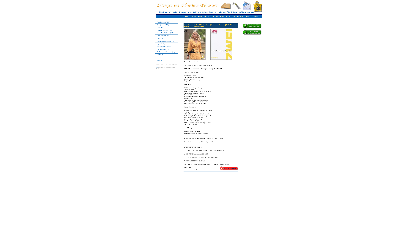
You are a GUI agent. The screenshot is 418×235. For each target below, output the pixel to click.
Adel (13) (160, 27)
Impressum (220, 16)
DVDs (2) (159, 60)
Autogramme (188, 22)
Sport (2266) (161, 44)
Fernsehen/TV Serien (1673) (166, 33)
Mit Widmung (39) (163, 35)
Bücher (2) (160, 54)
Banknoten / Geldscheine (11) (166, 52)
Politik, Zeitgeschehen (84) (166, 41)
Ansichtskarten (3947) (163, 22)
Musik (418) (161, 38)
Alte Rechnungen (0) (163, 49)
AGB (212, 16)
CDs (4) (159, 57)
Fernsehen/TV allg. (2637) (165, 30)
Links (256, 16)
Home (187, 16)
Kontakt (206, 16)
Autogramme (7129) (163, 25)
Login (247, 16)
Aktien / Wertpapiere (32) (164, 46)
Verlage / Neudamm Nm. (234, 16)
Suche (199, 16)
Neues (193, 16)
